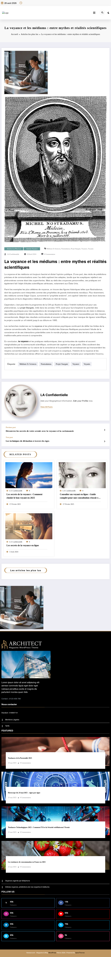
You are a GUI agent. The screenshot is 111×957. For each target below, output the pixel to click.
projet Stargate (76, 249)
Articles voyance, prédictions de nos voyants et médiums (27, 887)
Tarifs (7, 725)
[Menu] (94, 12)
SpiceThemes (80, 953)
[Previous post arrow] (104, 430)
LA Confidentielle (13, 254)
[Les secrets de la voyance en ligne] (28, 526)
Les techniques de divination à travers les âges (27, 441)
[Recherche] (102, 12)
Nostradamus (65, 249)
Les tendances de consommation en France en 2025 (27, 862)
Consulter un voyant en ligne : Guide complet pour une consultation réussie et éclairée (79, 496)
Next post (9, 437)
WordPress (52, 953)
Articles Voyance (32, 249)
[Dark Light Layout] (108, 12)
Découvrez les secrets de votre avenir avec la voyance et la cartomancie (40, 431)
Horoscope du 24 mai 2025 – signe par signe (24, 793)
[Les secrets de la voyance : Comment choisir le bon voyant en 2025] (28, 478)
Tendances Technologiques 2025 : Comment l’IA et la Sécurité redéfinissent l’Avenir (39, 827)
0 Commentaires (49, 254)
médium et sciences (53, 249)
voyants (90, 249)
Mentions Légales (12, 719)
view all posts (46, 407)
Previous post (11, 427)
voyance (84, 249)
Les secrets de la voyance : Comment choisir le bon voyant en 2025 (24, 496)
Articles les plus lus (14, 249)
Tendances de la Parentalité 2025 (20, 758)
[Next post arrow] (104, 441)
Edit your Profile (80, 401)
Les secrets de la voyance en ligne (23, 545)
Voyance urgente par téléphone (17, 880)
